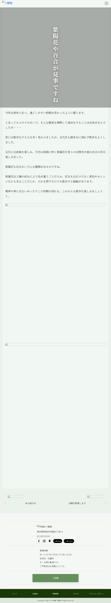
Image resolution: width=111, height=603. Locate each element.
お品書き (35, 594)
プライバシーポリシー (96, 594)
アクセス (76, 594)
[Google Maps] (50, 541)
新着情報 (55, 594)
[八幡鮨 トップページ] (7, 3)
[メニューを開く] (106, 3)
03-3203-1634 (43, 536)
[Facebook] (39, 541)
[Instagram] (44, 541)
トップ (14, 594)
